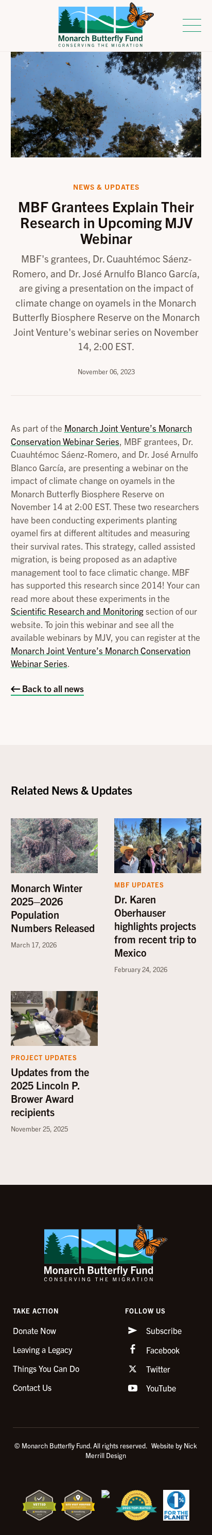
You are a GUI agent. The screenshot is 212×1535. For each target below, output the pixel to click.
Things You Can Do (46, 1368)
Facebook (162, 1350)
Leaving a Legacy (42, 1349)
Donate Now (34, 1330)
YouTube (160, 1388)
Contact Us (32, 1387)
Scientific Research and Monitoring (77, 610)
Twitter (157, 1369)
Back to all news (52, 688)
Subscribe (163, 1330)
